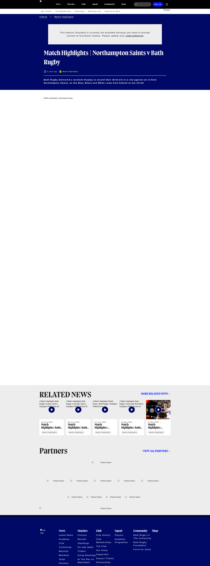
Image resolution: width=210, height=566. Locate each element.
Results (82, 539)
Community (65, 547)
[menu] (166, 4)
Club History (103, 535)
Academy (64, 539)
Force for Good (142, 549)
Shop (155, 531)
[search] (136, 4)
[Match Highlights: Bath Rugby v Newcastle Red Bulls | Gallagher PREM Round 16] (131, 417)
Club (61, 543)
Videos (43, 17)
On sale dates (86, 547)
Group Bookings (87, 555)
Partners (64, 563)
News (62, 531)
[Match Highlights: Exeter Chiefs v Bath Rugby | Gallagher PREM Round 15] (158, 417)
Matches (64, 551)
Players (119, 535)
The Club (101, 546)
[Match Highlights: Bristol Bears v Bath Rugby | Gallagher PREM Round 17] (105, 417)
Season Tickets (105, 558)
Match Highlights (64, 17)
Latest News (66, 535)
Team (62, 559)
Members (64, 555)
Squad (118, 531)
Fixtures (82, 535)
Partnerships (103, 562)
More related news (154, 394)
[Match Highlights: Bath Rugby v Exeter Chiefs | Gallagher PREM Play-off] (51, 417)
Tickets (82, 551)
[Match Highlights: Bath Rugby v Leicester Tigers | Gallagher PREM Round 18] (78, 417)
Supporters (102, 554)
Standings (83, 543)
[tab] (58, 4)
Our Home (102, 550)
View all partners (155, 451)
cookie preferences (134, 36)
